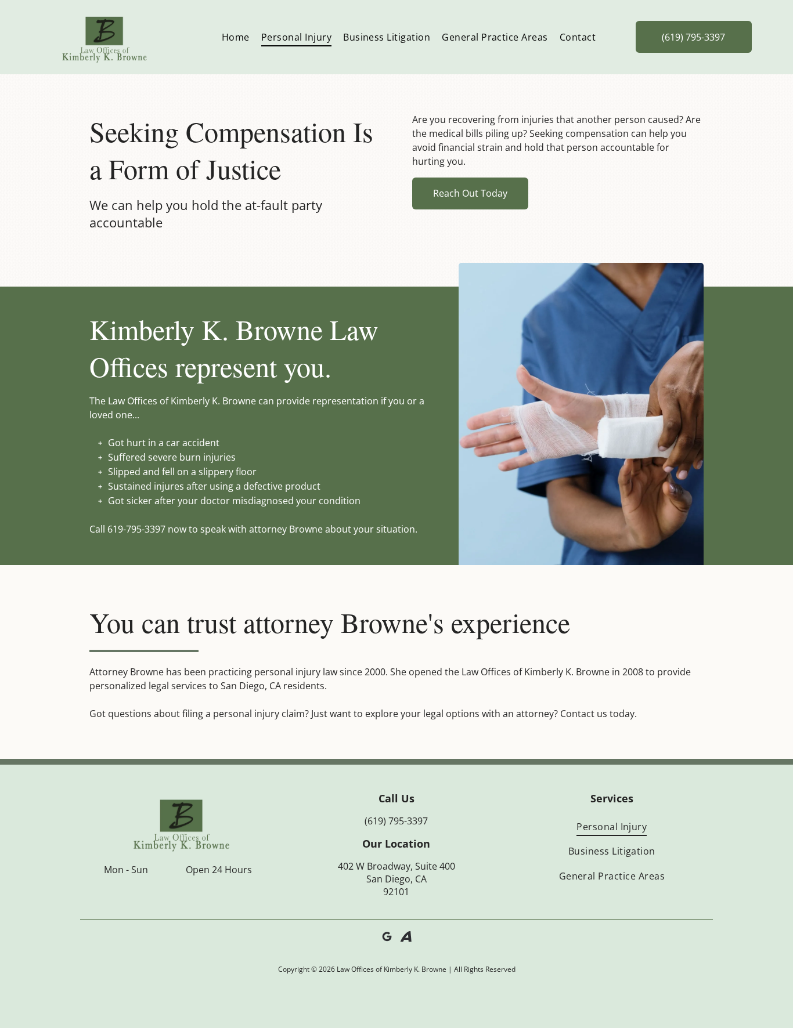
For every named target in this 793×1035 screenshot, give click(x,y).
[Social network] (406, 938)
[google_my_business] (387, 938)
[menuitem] (235, 37)
